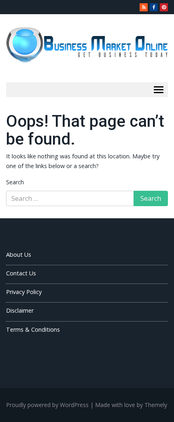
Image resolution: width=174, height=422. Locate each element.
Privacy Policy (24, 292)
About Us (18, 254)
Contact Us (21, 273)
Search (15, 182)
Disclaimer (20, 310)
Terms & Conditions (33, 329)
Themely (155, 405)
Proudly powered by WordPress (47, 405)
